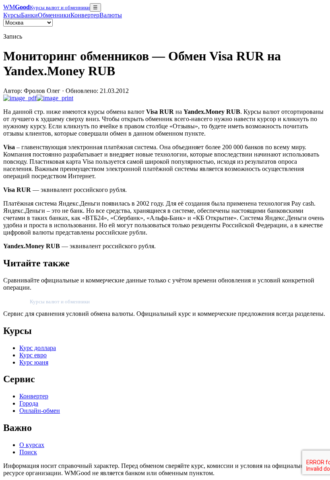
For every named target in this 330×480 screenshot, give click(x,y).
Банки (29, 15)
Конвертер (84, 15)
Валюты (110, 15)
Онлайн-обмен (39, 410)
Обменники (54, 15)
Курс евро (33, 355)
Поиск (28, 452)
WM (46, 7)
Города (28, 403)
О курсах (31, 444)
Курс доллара (37, 347)
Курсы (12, 15)
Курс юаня (33, 362)
